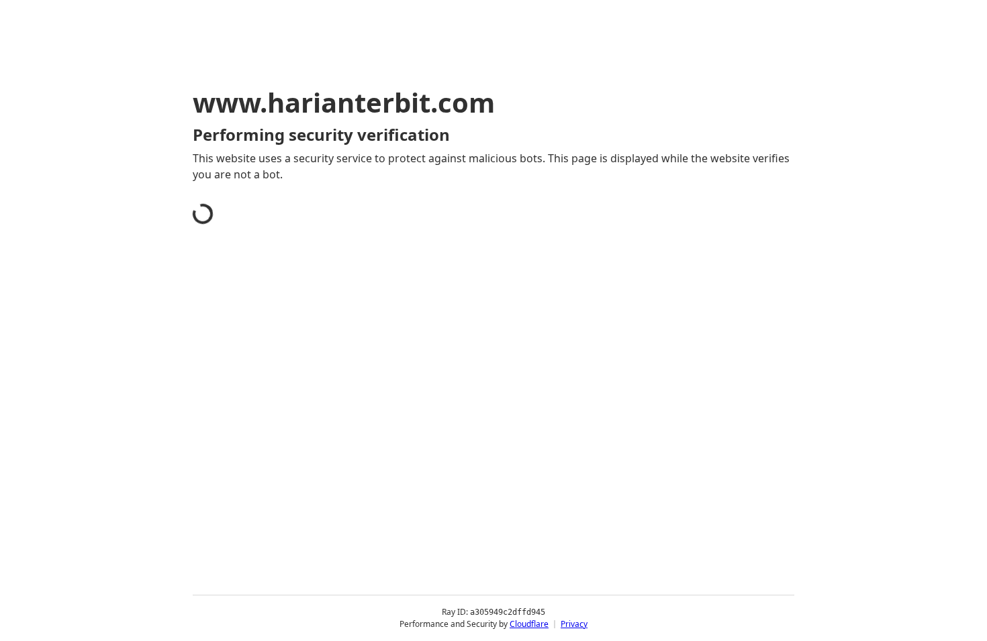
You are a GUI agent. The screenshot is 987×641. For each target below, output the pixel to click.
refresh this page (462, 374)
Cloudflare (529, 624)
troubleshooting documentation (670, 395)
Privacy (574, 624)
